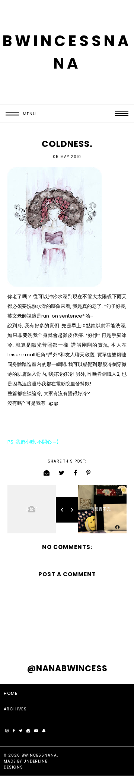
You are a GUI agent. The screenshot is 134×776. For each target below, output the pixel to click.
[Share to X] (61, 472)
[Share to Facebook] (75, 472)
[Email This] (47, 472)
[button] (18, 114)
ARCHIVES (15, 709)
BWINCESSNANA (39, 755)
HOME (10, 693)
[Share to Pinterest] (89, 472)
